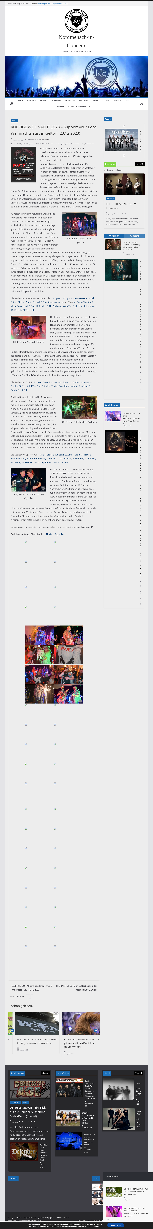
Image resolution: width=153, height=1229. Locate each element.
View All (140, 164)
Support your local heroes (68, 144)
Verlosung (84, 100)
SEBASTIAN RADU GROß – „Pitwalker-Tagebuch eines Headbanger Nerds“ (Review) (140, 506)
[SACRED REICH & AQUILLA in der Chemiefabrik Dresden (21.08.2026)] (121, 140)
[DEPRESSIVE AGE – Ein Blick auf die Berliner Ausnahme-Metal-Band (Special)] (30, 1088)
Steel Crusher (54, 144)
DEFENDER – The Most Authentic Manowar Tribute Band (44, 1152)
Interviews (56, 100)
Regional (30, 144)
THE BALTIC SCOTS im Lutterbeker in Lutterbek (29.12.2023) (76, 987)
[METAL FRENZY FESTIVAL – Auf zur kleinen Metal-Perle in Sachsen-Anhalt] (114, 1188)
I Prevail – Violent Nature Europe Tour (138, 1088)
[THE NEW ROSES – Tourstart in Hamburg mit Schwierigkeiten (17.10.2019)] (113, 244)
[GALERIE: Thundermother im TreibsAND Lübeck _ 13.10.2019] (68, 1120)
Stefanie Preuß (121, 214)
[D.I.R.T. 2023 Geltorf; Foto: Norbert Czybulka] (39, 595)
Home (20, 100)
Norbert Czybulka (32, 140)
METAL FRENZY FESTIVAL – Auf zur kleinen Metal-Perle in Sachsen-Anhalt (136, 1191)
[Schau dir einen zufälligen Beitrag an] (142, 104)
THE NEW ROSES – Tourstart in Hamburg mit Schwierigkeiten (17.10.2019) (131, 246)
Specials (105, 100)
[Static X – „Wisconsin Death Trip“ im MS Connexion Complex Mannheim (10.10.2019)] (69, 1093)
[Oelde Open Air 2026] (119, 1119)
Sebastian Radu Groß (28, 1122)
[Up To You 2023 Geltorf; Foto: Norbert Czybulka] (39, 817)
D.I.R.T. (19, 144)
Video (95, 100)
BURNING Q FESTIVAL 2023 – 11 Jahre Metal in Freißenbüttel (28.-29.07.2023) (29, 1043)
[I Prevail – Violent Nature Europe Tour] (118, 1092)
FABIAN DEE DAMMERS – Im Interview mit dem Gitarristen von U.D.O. (140, 315)
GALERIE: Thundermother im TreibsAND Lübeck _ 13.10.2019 (88, 1118)
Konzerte (31, 100)
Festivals (43, 100)
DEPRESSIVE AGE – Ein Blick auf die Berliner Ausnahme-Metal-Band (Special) (28, 1112)
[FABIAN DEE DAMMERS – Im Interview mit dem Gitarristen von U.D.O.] (121, 270)
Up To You (80, 144)
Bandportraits (15, 1102)
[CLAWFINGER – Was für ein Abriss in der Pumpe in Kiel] (69, 1143)
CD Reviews (70, 100)
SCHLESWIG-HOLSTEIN (41, 144)
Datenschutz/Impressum (79, 106)
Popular (115, 236)
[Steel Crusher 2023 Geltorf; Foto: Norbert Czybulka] (39, 550)
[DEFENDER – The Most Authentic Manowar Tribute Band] (24, 1156)
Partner (60, 106)
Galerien (117, 100)
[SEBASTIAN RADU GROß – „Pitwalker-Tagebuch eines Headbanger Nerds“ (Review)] (121, 518)
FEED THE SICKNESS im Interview (121, 206)
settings (96, 1226)
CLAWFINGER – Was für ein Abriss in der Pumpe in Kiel (89, 1140)
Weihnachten (89, 144)
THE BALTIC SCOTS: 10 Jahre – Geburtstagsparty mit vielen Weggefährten (131, 417)
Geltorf (24, 144)
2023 (14, 144)
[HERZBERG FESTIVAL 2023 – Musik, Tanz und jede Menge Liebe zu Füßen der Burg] (78, 1013)
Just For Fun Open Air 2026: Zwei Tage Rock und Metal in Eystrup (51, 5)
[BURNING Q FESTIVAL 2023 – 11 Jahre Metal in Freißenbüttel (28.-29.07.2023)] (31, 1013)
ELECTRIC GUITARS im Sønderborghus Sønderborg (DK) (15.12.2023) (31, 987)
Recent (136, 236)
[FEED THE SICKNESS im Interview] (124, 184)
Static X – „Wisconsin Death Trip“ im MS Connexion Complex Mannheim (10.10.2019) (90, 1090)
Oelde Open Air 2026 (139, 1115)
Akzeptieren (116, 1225)
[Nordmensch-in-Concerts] (11, 104)
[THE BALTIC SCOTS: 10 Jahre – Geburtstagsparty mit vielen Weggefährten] (113, 420)
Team (127, 100)
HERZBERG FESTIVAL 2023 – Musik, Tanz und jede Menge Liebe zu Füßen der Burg (77, 1043)
